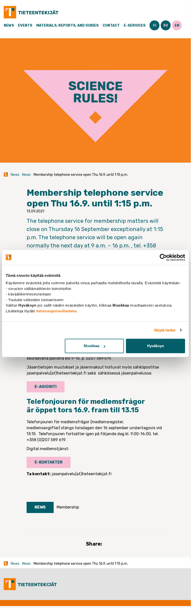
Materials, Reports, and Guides (67, 25)
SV (165, 25)
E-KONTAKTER (49, 462)
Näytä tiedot (164, 330)
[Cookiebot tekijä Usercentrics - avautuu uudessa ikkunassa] (163, 257)
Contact (111, 25)
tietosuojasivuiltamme (56, 311)
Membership (68, 507)
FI (154, 25)
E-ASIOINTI (46, 386)
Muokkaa (91, 346)
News (9, 25)
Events (25, 25)
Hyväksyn (155, 346)
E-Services (135, 25)
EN (177, 25)
